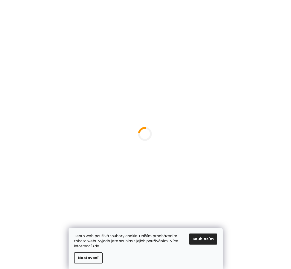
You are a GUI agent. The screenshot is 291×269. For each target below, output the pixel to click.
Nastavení (88, 257)
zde (96, 246)
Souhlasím (203, 239)
